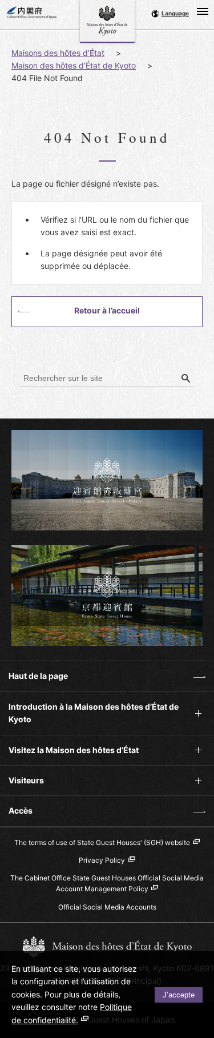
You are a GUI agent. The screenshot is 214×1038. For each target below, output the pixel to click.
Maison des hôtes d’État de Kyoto (73, 65)
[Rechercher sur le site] (185, 378)
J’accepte (179, 995)
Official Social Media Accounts (107, 907)
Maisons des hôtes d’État (57, 53)
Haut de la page (34, 681)
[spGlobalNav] (202, 11)
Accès (16, 816)
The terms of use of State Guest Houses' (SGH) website (102, 842)
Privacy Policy (102, 860)
